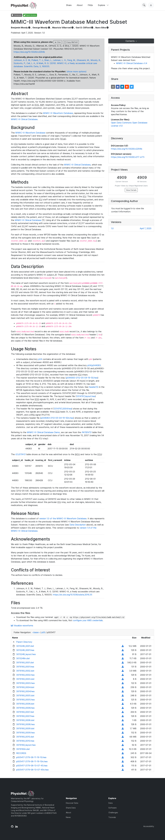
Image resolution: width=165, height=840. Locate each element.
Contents (130, 41)
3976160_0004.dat (25, 687)
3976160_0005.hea (25, 699)
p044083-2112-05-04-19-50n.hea (57, 418)
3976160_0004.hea (25, 691)
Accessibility (148, 826)
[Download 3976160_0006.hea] (122, 707)
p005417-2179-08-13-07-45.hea (31, 765)
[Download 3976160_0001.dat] (122, 662)
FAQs (90, 5)
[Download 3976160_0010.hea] (122, 740)
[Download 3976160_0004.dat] (122, 687)
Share (69, 5)
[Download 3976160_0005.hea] (122, 699)
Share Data (71, 808)
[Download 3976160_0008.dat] (122, 720)
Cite (58, 42)
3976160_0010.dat (25, 736)
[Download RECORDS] (122, 753)
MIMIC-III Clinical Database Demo (43, 432)
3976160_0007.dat (25, 712)
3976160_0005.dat (25, 695)
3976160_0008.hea (25, 724)
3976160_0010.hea (25, 741)
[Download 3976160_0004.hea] (122, 691)
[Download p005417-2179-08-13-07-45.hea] (122, 765)
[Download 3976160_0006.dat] (122, 703)
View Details (131, 190)
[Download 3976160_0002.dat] (122, 670)
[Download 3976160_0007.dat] (122, 712)
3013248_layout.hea (26, 654)
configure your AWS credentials (88, 620)
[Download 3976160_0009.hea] (122, 732)
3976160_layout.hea (25, 745)
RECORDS (21, 753)
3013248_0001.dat (25, 646)
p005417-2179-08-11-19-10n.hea (31, 761)
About (80, 5)
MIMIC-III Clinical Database (24, 119)
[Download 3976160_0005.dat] (122, 695)
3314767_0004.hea (63, 408)
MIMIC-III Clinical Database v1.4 (131, 63)
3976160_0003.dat (25, 679)
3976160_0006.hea (25, 708)
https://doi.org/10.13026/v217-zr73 (127, 157)
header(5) (93, 387)
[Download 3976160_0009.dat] (122, 728)
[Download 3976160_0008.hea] (122, 724)
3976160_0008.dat (25, 720)
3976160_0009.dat (25, 728)
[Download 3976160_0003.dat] (122, 679)
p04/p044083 (94, 365)
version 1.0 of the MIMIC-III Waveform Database (62, 518)
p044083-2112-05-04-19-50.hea (82, 377)
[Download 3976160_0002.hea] (122, 674)
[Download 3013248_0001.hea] (122, 650)
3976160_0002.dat (25, 670)
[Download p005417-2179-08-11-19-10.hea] (122, 757)
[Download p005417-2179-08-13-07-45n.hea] (122, 769)
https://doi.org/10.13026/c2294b (29, 52)
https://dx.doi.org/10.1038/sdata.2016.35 (72, 594)
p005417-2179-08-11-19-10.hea (31, 757)
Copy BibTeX (72, 42)
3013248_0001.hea (25, 650)
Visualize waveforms (23, 625)
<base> (36, 632)
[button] (113, 87)
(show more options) (76, 71)
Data (110, 803)
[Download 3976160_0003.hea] (122, 683)
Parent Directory (24, 642)
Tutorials (112, 817)
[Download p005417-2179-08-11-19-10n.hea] (122, 761)
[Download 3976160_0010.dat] (122, 736)
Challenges (113, 812)
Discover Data (72, 803)
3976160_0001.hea (25, 666)
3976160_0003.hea (25, 683)
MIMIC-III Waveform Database (58, 113)
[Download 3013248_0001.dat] (122, 646)
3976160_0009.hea (25, 732)
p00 (43, 632)
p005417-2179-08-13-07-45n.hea (32, 769)
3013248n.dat (23, 658)
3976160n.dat (23, 749)
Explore (102, 5)
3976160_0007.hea (25, 716)
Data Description (77, 524)
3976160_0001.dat (25, 662)
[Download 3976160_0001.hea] (122, 666)
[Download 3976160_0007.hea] (122, 716)
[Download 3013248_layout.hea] (122, 654)
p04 (40, 359)
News (68, 817)
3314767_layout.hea (85, 396)
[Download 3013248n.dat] (122, 658)
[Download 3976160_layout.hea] (122, 744)
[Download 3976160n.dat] (122, 749)
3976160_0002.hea (25, 675)
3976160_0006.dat (25, 703)
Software (112, 808)
